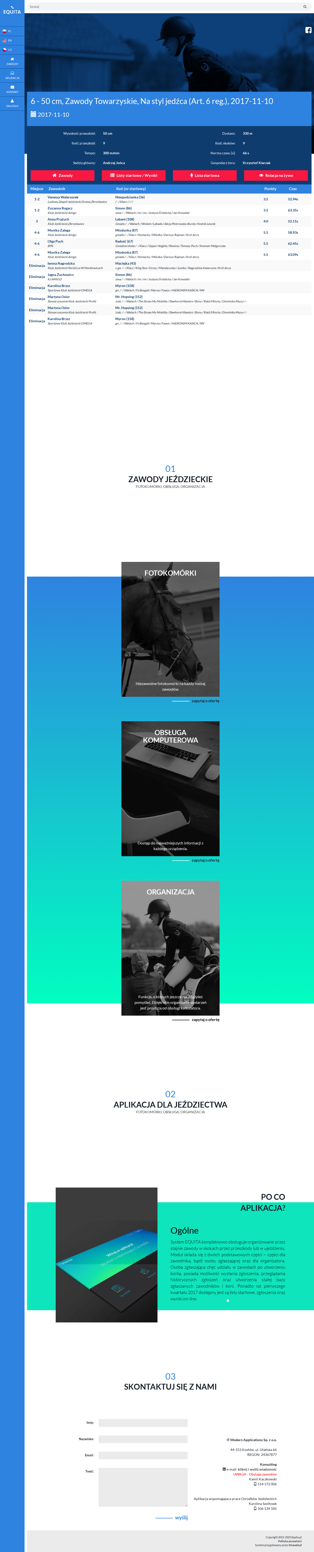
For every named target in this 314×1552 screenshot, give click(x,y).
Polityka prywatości (290, 1541)
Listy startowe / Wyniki (136, 175)
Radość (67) (170, 243)
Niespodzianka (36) (130, 199)
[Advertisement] (170, 373)
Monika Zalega (62, 232)
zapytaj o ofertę (206, 700)
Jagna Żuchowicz (61, 276)
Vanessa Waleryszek (77, 199)
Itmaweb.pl (295, 1545)
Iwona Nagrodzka (75, 265)
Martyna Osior (72, 299)
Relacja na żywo (279, 175)
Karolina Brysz (70, 288)
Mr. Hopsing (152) (181, 299)
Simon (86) (152, 210)
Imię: (90, 1422)
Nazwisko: (86, 1439)
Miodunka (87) (157, 232)
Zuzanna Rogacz (62, 210)
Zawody (65, 175)
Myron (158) (159, 288)
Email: (89, 1455)
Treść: (89, 1471)
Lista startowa (206, 175)
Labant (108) (165, 221)
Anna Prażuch (66, 221)
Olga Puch (55, 243)
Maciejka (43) (173, 265)
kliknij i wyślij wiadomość (257, 1469)
